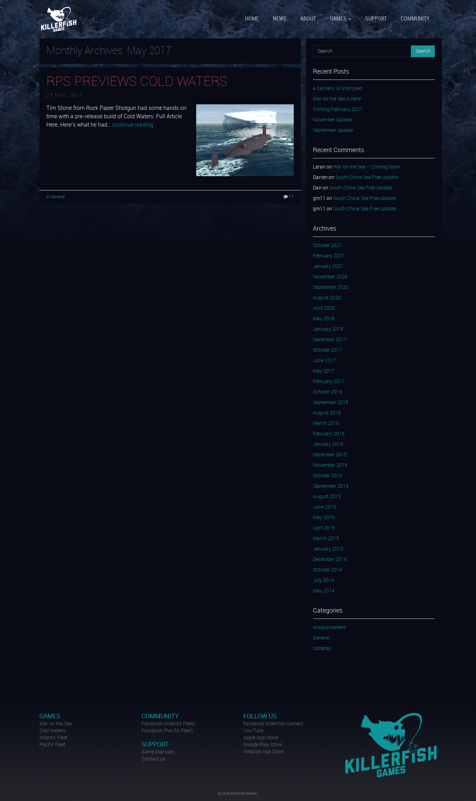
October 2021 (327, 245)
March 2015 (326, 538)
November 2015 (330, 465)
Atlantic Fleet (53, 737)
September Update (333, 130)
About (308, 19)
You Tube (253, 730)
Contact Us (153, 759)
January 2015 (328, 549)
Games (339, 19)
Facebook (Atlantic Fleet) (168, 723)
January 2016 (328, 444)
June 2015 (324, 507)
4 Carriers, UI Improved (337, 88)
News (279, 19)
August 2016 (327, 413)
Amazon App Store (263, 751)
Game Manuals (157, 752)
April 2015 (324, 528)
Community (415, 19)
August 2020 (327, 297)
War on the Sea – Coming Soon (366, 167)
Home (252, 19)
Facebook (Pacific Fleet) (167, 730)
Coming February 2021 (337, 109)
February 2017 (329, 381)
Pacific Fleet (52, 744)
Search (422, 51)
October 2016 (327, 392)
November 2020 (330, 277)
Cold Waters (52, 730)
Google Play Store (262, 744)
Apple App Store (260, 737)
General (58, 197)
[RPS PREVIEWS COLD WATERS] (245, 139)
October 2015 (327, 475)
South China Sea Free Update (366, 177)
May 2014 (324, 591)
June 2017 (324, 360)
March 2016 (326, 423)
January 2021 (328, 266)
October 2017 (327, 350)
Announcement (329, 627)
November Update (332, 120)
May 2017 (324, 371)
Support (376, 19)
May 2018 (324, 318)
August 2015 (327, 496)
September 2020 (330, 287)
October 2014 (327, 570)
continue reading (132, 125)
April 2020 (324, 308)
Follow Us (260, 716)
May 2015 (324, 517)
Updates (322, 648)
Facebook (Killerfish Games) (273, 723)
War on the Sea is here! (337, 99)
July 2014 (323, 580)
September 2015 (330, 486)
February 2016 (329, 434)
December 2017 (330, 339)
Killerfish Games (59, 19)
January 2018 (328, 329)
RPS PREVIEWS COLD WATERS (137, 82)
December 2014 (330, 559)
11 (291, 197)
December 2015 (330, 454)
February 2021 (329, 256)
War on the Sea (55, 723)
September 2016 (330, 402)
